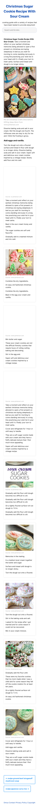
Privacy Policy (21, 803)
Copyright (31, 803)
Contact (12, 803)
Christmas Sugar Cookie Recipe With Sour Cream (19, 11)
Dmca (6, 803)
